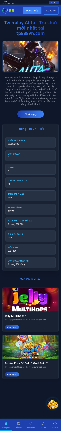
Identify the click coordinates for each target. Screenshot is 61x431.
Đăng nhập (32, 10)
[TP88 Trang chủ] (8, 11)
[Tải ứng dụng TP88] (53, 404)
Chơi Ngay (30, 114)
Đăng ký (51, 10)
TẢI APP (53, 2)
